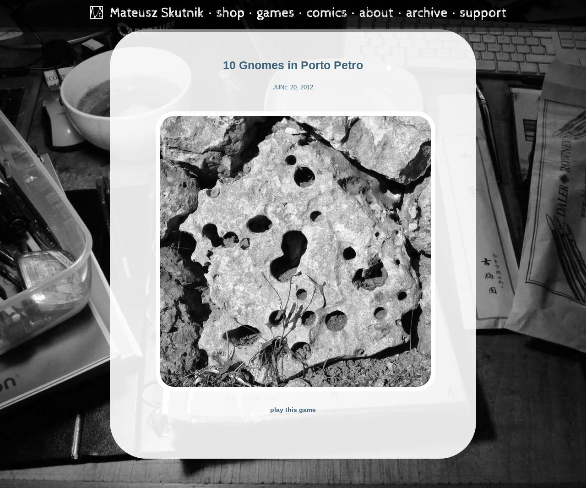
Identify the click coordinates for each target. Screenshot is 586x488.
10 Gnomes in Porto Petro (293, 65)
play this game (293, 409)
